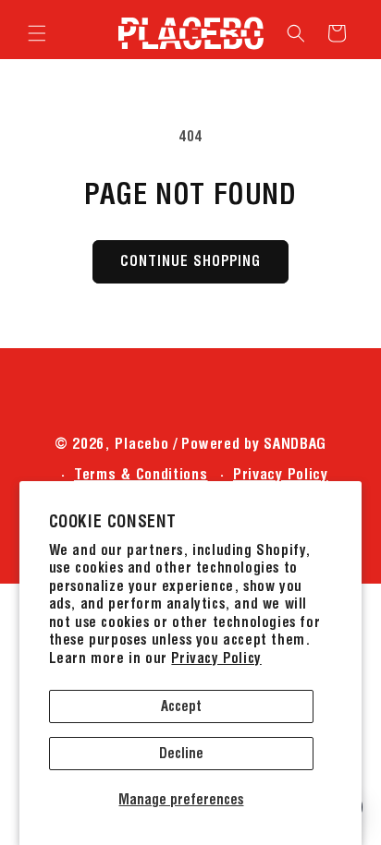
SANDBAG (295, 443)
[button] (37, 33)
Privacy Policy (216, 658)
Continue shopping (190, 261)
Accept (181, 706)
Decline (181, 753)
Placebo (141, 443)
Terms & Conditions (141, 474)
